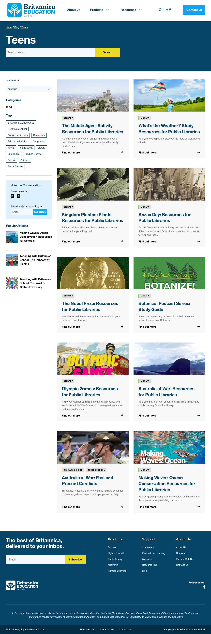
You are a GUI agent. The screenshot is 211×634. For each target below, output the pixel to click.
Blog (16, 27)
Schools (112, 547)
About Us (73, 10)
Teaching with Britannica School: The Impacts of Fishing (35, 260)
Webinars (147, 559)
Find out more (71, 152)
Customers (148, 547)
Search (107, 52)
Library (41, 147)
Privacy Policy (87, 629)
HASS (11, 147)
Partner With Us (184, 559)
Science (24, 160)
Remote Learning (117, 570)
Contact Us (182, 564)
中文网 (167, 10)
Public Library (115, 559)
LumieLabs (13, 153)
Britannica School (17, 128)
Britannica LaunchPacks (21, 122)
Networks (113, 564)
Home (9, 27)
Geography (39, 141)
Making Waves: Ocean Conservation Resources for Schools (36, 236)
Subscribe (40, 211)
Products (96, 10)
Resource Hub (149, 564)
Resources (128, 10)
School (11, 160)
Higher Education (117, 553)
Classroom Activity (18, 135)
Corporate (181, 553)
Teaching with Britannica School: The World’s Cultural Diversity (35, 283)
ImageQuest (26, 147)
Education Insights (18, 141)
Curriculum (39, 135)
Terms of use (107, 629)
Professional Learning (153, 553)
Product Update (33, 153)
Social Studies (15, 166)
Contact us (194, 10)
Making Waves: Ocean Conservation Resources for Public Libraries (166, 483)
